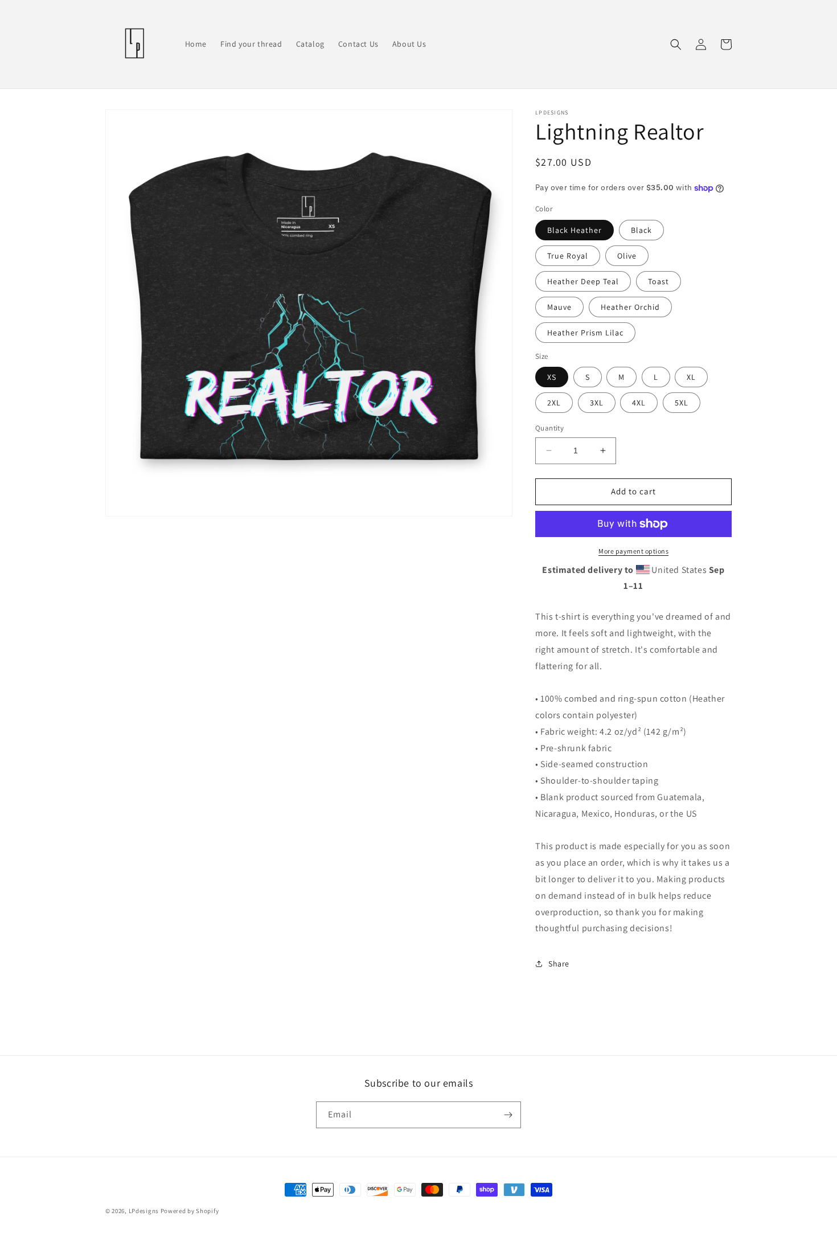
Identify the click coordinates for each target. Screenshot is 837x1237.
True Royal (567, 256)
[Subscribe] (507, 1114)
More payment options (633, 551)
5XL (681, 403)
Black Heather (574, 230)
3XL (597, 403)
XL (691, 377)
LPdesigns (144, 1211)
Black (641, 230)
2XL (554, 403)
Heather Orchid (630, 307)
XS (551, 377)
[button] (675, 44)
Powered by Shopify (190, 1211)
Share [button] (558, 964)
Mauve (559, 307)
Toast (658, 281)
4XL (639, 403)
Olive (627, 256)
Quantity (549, 428)
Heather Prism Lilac (585, 332)
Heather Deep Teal (583, 281)
